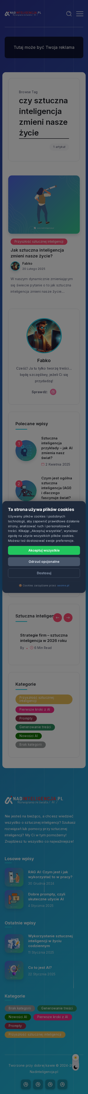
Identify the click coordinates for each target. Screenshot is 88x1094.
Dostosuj (44, 573)
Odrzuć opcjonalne (44, 561)
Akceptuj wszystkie (44, 550)
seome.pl (63, 585)
